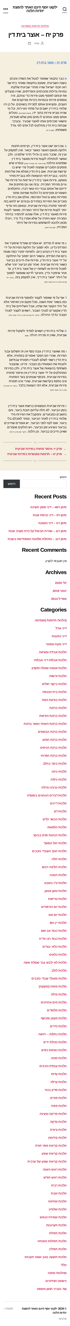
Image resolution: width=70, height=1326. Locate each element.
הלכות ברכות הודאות (53, 716)
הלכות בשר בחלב (55, 763)
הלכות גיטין (59, 771)
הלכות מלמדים (57, 1010)
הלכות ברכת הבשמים (52, 731)
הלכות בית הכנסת (54, 692)
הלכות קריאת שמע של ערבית (47, 1161)
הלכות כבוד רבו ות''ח (53, 938)
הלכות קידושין (57, 1137)
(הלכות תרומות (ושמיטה (35, 26)
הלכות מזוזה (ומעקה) (53, 986)
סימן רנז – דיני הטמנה (52, 523)
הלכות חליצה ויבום (54, 867)
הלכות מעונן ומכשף (54, 1018)
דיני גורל (61, 628)
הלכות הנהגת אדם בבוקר (50, 835)
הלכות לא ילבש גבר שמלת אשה (45, 962)
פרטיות (63, 1318)
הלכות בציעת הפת (54, 700)
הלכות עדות (59, 1074)
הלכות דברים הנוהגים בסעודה (47, 795)
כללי (64, 1265)
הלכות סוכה (59, 1058)
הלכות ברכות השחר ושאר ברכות (45, 723)
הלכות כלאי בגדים (54, 946)
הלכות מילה (59, 994)
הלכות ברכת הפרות (54, 755)
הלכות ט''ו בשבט (55, 883)
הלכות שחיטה (57, 1201)
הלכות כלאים (58, 954)
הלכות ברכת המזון (54, 739)
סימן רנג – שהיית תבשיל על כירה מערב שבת (37, 531)
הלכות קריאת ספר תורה (51, 1145)
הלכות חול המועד (55, 843)
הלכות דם (60, 811)
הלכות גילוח (59, 779)
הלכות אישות (58, 676)
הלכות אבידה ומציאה (53, 652)
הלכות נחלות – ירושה (52, 1034)
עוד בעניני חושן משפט (52, 1289)
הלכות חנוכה (58, 875)
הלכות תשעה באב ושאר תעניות (46, 1257)
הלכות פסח (59, 1106)
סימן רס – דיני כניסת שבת (50, 515)
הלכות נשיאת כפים (54, 1050)
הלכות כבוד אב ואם (54, 930)
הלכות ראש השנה (55, 1169)
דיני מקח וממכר (56, 644)
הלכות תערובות (56, 1225)
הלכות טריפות (57, 899)
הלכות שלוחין (58, 1209)
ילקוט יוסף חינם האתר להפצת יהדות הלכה (35, 9)
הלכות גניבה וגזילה (54, 787)
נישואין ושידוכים (56, 1281)
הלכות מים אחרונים (54, 1002)
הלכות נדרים (58, 1026)
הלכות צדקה (58, 1121)
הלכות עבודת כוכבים (53, 1066)
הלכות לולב (59, 970)
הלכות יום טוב (57, 915)
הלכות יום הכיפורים (54, 907)
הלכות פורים (58, 1098)
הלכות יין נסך (58, 922)
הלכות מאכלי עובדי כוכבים (49, 978)
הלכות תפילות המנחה (52, 1241)
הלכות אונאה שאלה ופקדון (49, 668)
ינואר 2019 (60, 591)
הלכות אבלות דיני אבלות (50, 660)
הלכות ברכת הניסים (53, 747)
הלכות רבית (59, 1185)
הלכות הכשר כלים (55, 819)
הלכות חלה (59, 859)
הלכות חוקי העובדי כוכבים (49, 851)
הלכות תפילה (58, 1233)
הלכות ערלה (58, 1082)
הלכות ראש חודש (55, 1177)
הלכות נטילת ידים (55, 1042)
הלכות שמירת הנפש (53, 1217)
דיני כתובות (59, 636)
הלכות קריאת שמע (54, 1153)
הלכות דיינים (58, 803)
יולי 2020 (61, 583)
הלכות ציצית (58, 1129)
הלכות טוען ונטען (56, 891)
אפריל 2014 (59, 599)
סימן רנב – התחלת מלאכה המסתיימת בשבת (37, 539)
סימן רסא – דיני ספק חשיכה (48, 507)
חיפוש (63, 477)
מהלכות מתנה (57, 1273)
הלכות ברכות (58, 708)
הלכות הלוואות (57, 827)
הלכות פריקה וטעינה (53, 1113)
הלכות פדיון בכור (56, 1090)
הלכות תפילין (58, 1249)
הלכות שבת (59, 1193)
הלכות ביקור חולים (54, 684)
